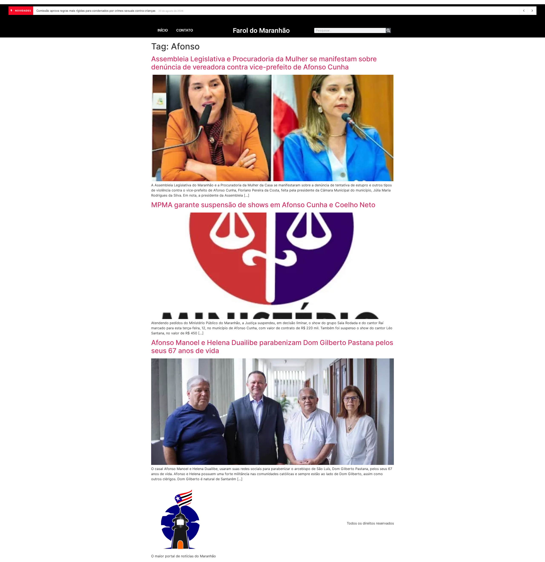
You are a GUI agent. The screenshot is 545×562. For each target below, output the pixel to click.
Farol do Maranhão (261, 30)
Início (163, 30)
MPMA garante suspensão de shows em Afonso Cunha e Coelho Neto (263, 205)
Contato (184, 30)
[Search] (388, 30)
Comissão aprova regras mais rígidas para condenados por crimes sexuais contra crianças (95, 10)
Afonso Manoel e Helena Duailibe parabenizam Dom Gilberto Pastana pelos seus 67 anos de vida (272, 346)
